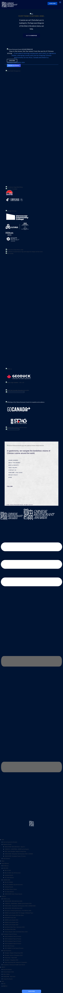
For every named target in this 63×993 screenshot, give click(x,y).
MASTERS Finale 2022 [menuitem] (10, 917)
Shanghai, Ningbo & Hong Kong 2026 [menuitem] (14, 953)
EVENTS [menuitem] (4, 896)
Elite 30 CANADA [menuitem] (9, 882)
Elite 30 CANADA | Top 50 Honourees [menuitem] (14, 884)
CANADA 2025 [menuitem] (6, 880)
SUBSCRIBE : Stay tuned (15, 472)
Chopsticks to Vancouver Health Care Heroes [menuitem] (14, 964)
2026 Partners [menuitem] (6, 858)
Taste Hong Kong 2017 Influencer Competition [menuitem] (16, 962)
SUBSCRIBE (52, 3)
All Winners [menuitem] (6, 865)
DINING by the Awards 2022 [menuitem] (11, 920)
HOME (10, 477)
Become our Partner (13, 65)
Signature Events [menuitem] (7, 844)
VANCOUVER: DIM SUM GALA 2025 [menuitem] (13, 908)
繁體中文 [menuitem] (5, 986)
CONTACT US (12, 470)
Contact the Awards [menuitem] (7, 979)
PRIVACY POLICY (13, 475)
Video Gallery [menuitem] (6, 974)
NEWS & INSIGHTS (13, 465)
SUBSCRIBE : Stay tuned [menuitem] (9, 976)
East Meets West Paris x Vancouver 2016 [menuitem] (15, 927)
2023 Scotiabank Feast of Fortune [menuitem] (13, 943)
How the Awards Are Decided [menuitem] (10, 842)
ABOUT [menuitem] (3, 967)
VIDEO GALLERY (12, 467)
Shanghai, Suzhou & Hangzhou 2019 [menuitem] (14, 955)
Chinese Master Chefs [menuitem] (8, 971)
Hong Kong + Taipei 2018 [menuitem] (11, 957)
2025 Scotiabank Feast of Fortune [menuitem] (13, 938)
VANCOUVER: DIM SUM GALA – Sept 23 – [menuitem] (15, 846)
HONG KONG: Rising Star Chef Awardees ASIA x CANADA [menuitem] (19, 853)
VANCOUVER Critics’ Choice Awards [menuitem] (13, 894)
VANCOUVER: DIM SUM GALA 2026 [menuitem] (13, 901)
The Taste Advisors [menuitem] (9, 877)
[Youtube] (10, 499)
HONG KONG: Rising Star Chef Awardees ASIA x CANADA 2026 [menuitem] (20, 905)
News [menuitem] (3, 861)
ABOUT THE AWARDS (14, 462)
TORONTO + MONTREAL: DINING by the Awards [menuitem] (17, 849)
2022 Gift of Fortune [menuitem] (9, 946)
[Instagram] (10, 496)
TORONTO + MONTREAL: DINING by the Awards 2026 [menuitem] (18, 903)
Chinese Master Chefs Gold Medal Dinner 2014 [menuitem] (16, 931)
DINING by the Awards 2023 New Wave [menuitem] (14, 915)
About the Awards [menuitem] (7, 969)
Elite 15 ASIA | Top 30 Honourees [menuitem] (13, 872)
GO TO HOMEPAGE (31, 35)
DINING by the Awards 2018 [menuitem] (11, 924)
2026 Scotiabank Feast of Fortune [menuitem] (13, 936)
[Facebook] (10, 490)
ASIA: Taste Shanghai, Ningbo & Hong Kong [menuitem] (15, 851)
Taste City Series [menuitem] (7, 950)
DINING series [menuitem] (6, 898)
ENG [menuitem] (3, 981)
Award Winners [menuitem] (5, 863)
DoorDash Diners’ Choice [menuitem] (11, 889)
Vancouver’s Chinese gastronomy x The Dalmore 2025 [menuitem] (18, 910)
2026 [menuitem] (3, 839)
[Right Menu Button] (31, 819)
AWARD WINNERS (13, 460)
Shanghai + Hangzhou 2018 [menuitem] (11, 960)
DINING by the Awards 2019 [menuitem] (11, 922)
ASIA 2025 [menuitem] (5, 868)
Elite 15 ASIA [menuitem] (8, 870)
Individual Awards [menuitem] (9, 875)
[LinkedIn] (10, 493)
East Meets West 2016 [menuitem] (10, 929)
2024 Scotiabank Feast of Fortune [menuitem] (13, 941)
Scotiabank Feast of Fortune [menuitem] (10, 934)
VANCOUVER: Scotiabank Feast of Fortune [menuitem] (15, 856)
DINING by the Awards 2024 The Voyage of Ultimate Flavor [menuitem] (19, 913)
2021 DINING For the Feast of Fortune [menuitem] (14, 948)
